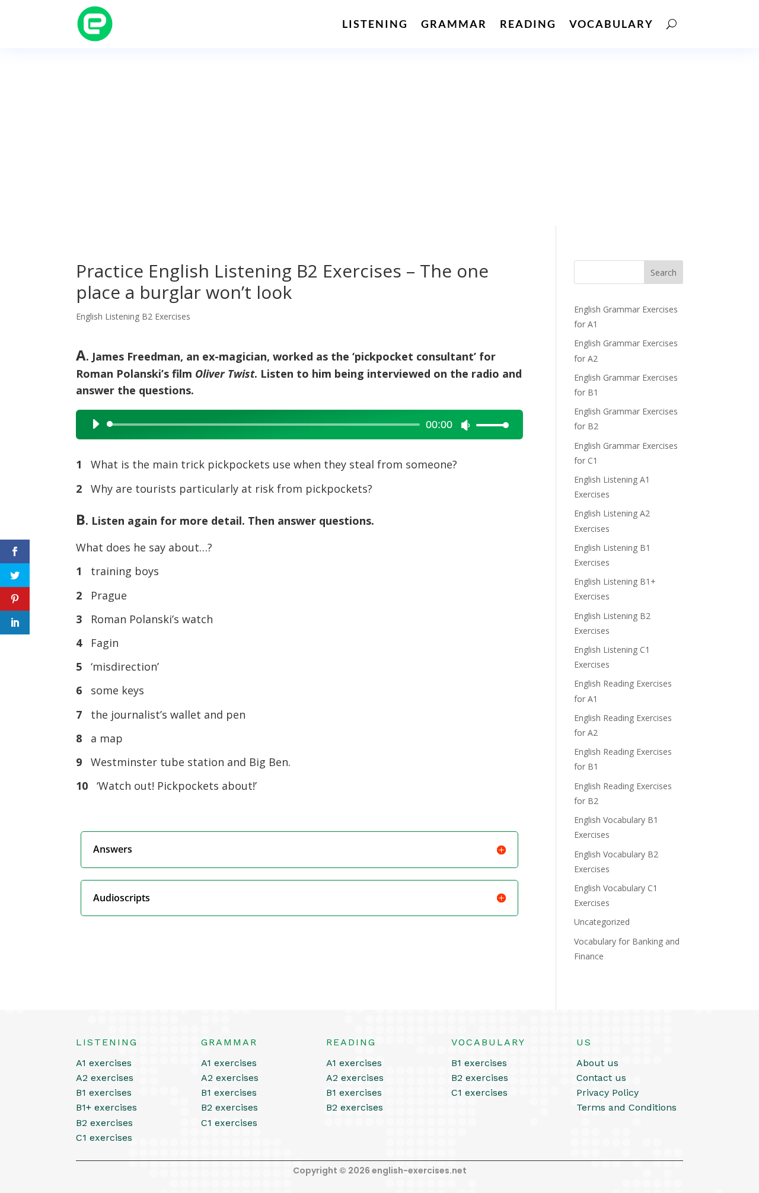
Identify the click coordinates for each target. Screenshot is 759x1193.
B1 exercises (104, 1092)
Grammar (454, 23)
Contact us (601, 1077)
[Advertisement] (379, 137)
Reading (528, 23)
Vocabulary (611, 23)
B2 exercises (104, 1122)
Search (663, 272)
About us (597, 1062)
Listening (375, 23)
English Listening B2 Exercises (133, 316)
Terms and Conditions (626, 1107)
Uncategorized (602, 921)
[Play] (95, 423)
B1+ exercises (106, 1107)
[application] (296, 424)
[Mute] (465, 425)
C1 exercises (104, 1137)
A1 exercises (104, 1062)
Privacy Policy (607, 1092)
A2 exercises (104, 1077)
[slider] (489, 424)
